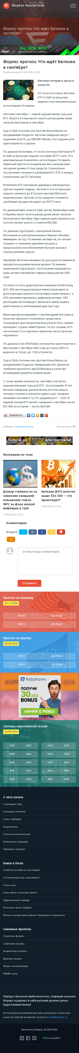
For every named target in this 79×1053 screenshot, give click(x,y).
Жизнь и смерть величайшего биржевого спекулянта (34, 915)
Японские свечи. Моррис (17, 907)
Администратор (24, 426)
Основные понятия (14, 811)
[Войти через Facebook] (42, 532)
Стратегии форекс (13, 936)
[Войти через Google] (61, 532)
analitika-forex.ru (57, 1017)
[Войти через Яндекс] (51, 532)
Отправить (29, 583)
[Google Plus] (46, 415)
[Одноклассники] (37, 415)
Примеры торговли (14, 849)
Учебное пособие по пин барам (21, 870)
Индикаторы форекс (15, 951)
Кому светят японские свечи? (20, 892)
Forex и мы (9, 885)
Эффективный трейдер (16, 900)
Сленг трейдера (12, 819)
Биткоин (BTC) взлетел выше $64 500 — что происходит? (58, 496)
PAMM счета (10, 973)
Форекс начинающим (15, 966)
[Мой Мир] (42, 415)
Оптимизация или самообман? (21, 877)
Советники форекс (14, 943)
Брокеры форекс (12, 958)
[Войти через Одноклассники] (11, 539)
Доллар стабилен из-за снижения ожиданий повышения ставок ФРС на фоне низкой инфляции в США (20, 500)
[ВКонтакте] (29, 415)
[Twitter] (33, 415)
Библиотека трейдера (15, 841)
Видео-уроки (10, 826)
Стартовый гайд (12, 804)
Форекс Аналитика (28, 5)
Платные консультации (16, 834)
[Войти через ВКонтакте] (32, 532)
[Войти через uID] (23, 532)
